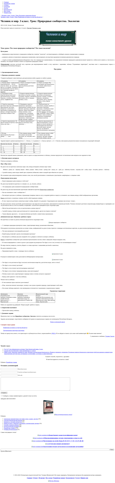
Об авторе (42, 478)
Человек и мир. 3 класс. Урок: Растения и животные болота (19, 15)
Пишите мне (84, 478)
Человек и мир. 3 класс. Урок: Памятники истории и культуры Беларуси (21, 17)
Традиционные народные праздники (13, 330)
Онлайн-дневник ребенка (11, 425)
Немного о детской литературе (13, 422)
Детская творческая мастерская (13, 420)
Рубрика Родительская (10, 429)
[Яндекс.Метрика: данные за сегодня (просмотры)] (53, 481)
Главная (29, 478)
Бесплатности (70, 478)
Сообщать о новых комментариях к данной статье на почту (20, 396)
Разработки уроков (11, 362)
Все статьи (49, 478)
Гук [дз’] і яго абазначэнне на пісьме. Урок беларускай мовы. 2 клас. (23, 349)
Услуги (77, 478)
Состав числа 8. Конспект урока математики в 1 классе (20, 350)
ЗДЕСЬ (54, 333)
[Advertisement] (20, 340)
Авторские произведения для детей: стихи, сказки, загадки (21, 419)
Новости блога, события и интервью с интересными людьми (21, 423)
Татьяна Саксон (109, 336)
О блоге (35, 478)
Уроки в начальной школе (57, 322)
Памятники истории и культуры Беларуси (15, 327)
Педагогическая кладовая (11, 426)
